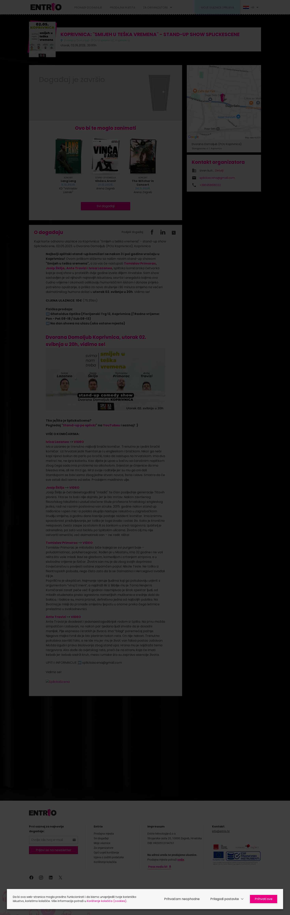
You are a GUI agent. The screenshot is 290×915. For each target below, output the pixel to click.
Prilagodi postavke (224, 899)
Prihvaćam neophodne (182, 899)
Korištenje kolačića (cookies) (106, 901)
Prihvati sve (263, 899)
